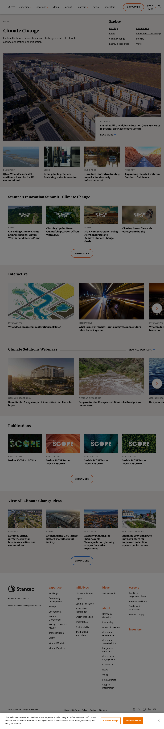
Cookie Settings (110, 720)
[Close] (158, 720)
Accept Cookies (133, 720)
